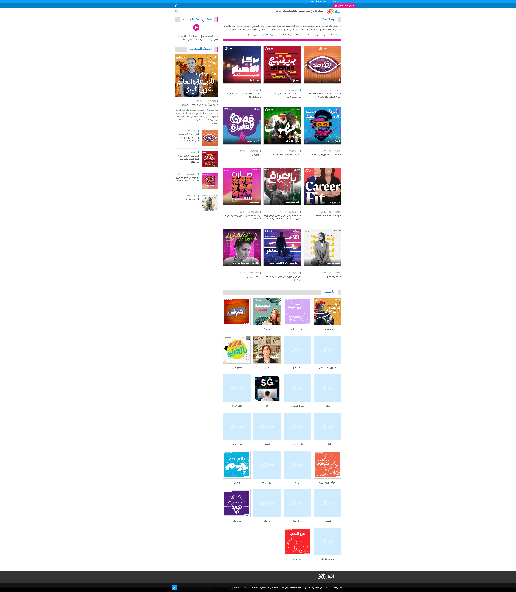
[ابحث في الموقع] (177, 11)
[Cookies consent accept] (174, 587)
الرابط (248, 35)
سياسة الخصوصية (238, 587)
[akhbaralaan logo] (326, 576)
